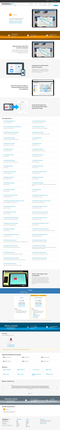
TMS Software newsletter (43, 423)
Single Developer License (24, 291)
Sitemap (18, 425)
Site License (39, 291)
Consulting (18, 424)
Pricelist (27, 420)
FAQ (26, 424)
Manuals (27, 423)
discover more (10, 401)
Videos (27, 425)
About (45, 3)
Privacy (17, 426)
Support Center (28, 426)
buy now (21, 305)
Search (55, 3)
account (55, 1)
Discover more (35, 317)
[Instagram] (50, 421)
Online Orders (27, 421)
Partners (18, 423)
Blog (36, 3)
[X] (42, 421)
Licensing (27, 422)
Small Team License (32, 291)
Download (11, 345)
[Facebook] (44, 421)
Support (49, 3)
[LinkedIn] (46, 421)
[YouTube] (48, 421)
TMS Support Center (24, 311)
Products (30, 3)
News (40, 3)
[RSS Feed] (41, 421)
